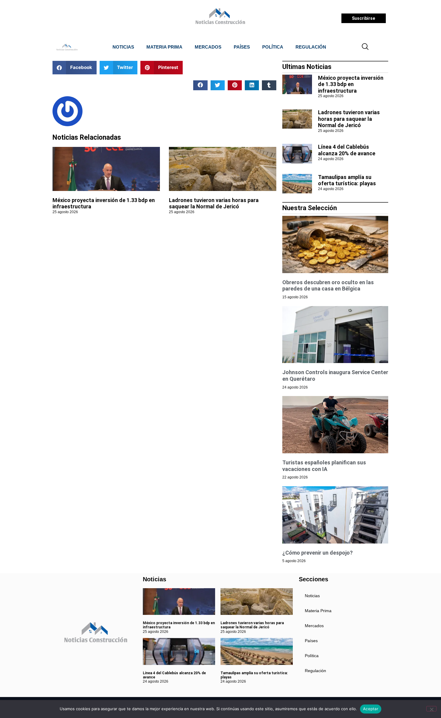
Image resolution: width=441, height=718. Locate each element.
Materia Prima (164, 46)
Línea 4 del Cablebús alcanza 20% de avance (346, 150)
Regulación (311, 46)
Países (242, 46)
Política (272, 46)
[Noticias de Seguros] (219, 18)
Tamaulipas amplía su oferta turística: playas (347, 180)
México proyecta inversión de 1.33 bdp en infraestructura (350, 84)
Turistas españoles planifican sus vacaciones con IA (324, 465)
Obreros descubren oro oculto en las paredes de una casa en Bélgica (328, 285)
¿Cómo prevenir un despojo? (317, 553)
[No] (431, 708)
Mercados (208, 46)
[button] (365, 47)
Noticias (123, 46)
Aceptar (370, 708)
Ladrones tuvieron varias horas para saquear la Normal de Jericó (214, 203)
